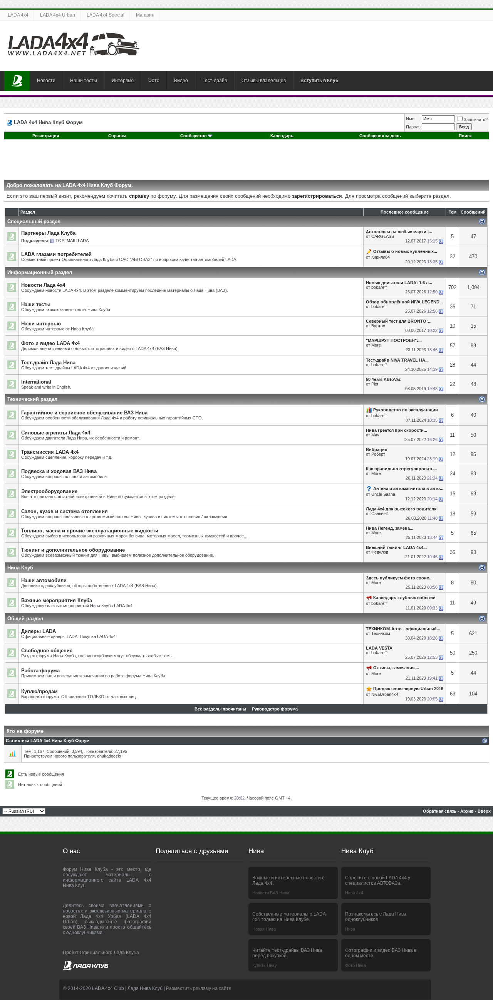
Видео (181, 80)
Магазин (145, 15)
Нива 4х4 (354, 893)
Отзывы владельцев (263, 80)
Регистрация (45, 135)
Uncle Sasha (383, 494)
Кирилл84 (380, 257)
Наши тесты (83, 80)
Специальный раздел (33, 221)
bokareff (379, 287)
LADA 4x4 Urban (57, 15)
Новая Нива (264, 929)
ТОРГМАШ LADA (72, 240)
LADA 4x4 (18, 15)
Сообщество (193, 135)
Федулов (379, 552)
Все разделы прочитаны (220, 709)
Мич (375, 435)
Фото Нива (355, 965)
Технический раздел (32, 399)
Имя (410, 118)
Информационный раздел (39, 272)
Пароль (413, 127)
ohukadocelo (109, 756)
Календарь (281, 135)
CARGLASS (382, 236)
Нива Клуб (20, 568)
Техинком (380, 633)
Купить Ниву (264, 965)
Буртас (378, 325)
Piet (374, 384)
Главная (17, 81)
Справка (117, 135)
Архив (467, 811)
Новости (46, 80)
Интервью (123, 80)
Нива (350, 929)
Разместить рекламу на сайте (198, 988)
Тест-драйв (215, 80)
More (376, 345)
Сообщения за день (380, 135)
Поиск (465, 135)
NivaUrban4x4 (384, 694)
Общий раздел (25, 618)
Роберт (378, 454)
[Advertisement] (246, 162)
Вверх (484, 811)
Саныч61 (380, 513)
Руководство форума (275, 709)
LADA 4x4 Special (105, 15)
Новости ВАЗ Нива (270, 893)
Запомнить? (476, 119)
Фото (153, 80)
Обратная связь (439, 811)
